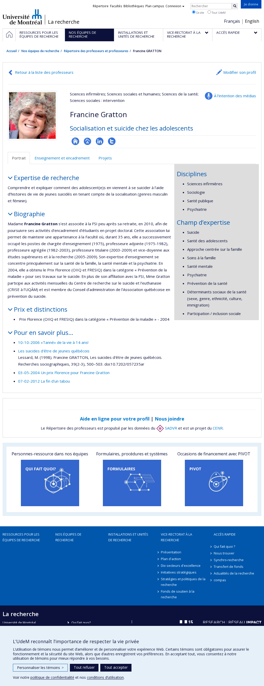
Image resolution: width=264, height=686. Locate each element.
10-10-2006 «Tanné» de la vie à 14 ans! (53, 342)
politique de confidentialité (52, 677)
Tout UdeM (218, 12)
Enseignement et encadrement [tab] (62, 157)
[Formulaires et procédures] (132, 483)
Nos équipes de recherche (40, 51)
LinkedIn (100, 141)
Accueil (11, 51)
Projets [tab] (105, 157)
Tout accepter (116, 667)
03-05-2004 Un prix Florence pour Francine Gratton (64, 372)
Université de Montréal (22, 17)
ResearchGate (75, 141)
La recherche (63, 22)
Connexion (173, 6)
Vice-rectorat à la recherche (176, 537)
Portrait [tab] (19, 157)
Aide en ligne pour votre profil (115, 419)
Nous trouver (224, 553)
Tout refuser (84, 667)
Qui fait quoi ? (224, 546)
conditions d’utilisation (105, 677)
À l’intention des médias (235, 95)
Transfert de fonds (228, 566)
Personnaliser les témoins (40, 667)
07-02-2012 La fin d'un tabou (44, 381)
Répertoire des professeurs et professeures (96, 51)
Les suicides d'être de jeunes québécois (53, 350)
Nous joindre (169, 419)
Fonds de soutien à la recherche (177, 594)
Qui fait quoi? (81, 622)
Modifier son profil (239, 72)
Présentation (171, 552)
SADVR (170, 428)
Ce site (199, 12)
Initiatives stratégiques (178, 572)
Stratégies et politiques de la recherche (183, 582)
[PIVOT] (214, 483)
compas (220, 580)
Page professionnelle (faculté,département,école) (88, 141)
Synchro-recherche (229, 560)
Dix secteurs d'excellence (181, 565)
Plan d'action (171, 558)
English (252, 21)
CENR (218, 428)
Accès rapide (225, 534)
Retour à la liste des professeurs (44, 72)
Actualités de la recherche (234, 573)
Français (232, 21)
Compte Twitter (112, 141)
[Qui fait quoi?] (50, 483)
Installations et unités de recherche (128, 537)
